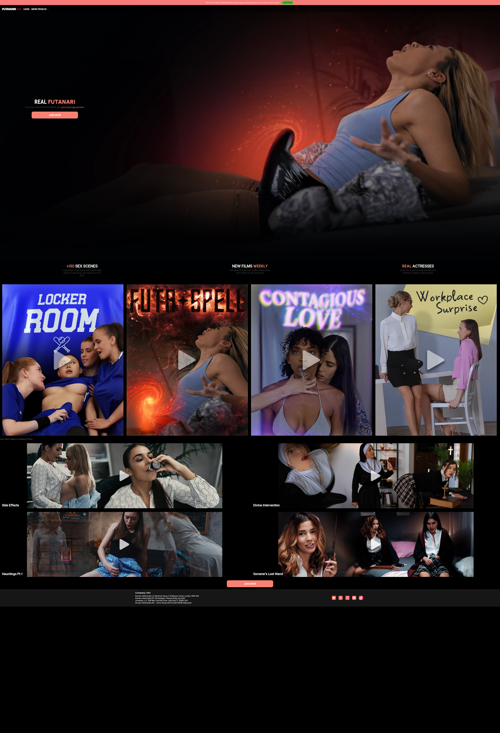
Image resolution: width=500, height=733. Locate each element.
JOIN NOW (287, 2)
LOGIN (26, 9)
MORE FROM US (38, 9)
